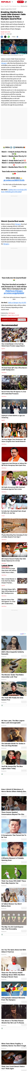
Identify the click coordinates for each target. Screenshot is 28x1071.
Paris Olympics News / (15, 6)
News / (2, 6)
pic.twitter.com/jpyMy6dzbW (14, 293)
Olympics (4, 63)
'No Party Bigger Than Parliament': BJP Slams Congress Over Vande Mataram (14, 440)
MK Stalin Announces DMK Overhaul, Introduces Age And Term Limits (13, 488)
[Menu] (26, 2)
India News (4, 372)
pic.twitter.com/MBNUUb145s (14, 180)
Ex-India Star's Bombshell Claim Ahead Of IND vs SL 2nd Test (14, 512)
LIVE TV (21, 2)
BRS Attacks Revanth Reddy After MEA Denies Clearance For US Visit (14, 560)
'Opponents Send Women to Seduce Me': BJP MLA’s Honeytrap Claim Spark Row (14, 464)
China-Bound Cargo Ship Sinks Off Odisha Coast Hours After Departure (9, 571)
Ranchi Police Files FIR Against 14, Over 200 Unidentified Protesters (14, 393)
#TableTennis (10, 291)
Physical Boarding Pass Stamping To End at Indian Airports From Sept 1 (14, 536)
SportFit (3, 34)
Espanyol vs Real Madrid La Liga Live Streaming (13, 417)
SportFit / (7, 6)
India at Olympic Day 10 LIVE (17, 302)
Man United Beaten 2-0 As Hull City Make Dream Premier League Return (13, 345)
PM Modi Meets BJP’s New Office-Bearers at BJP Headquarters (14, 369)
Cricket (3, 515)
